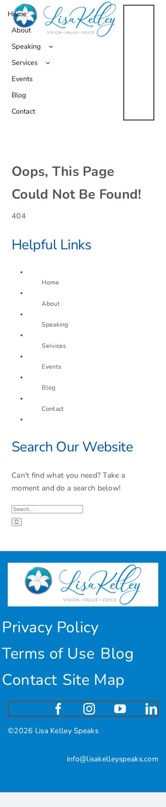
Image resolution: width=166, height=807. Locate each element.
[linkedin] (151, 709)
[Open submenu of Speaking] (55, 46)
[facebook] (58, 709)
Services (54, 346)
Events (51, 367)
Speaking (55, 324)
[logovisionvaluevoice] (83, 566)
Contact (53, 409)
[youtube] (120, 709)
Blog (48, 387)
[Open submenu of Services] (52, 62)
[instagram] (89, 709)
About (50, 304)
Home (50, 282)
